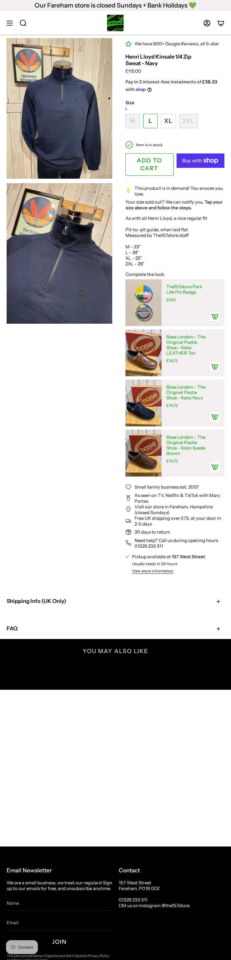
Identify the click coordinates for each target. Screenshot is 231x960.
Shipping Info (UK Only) (36, 601)
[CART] (221, 23)
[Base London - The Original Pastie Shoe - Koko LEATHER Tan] (143, 352)
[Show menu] (10, 23)
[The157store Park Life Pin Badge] (143, 302)
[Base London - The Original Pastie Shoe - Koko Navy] (143, 403)
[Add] (215, 316)
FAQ (12, 628)
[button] (23, 23)
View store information (153, 570)
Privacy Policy (98, 956)
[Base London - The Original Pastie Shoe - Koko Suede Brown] (143, 453)
